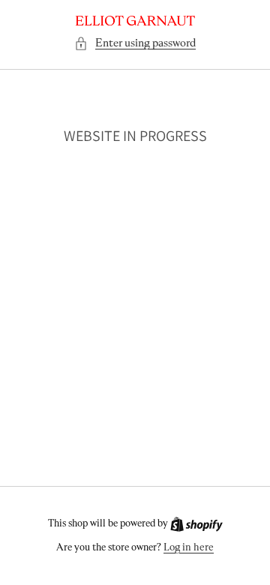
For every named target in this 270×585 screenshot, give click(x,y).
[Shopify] (196, 524)
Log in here (189, 548)
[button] (135, 43)
